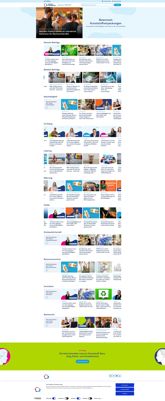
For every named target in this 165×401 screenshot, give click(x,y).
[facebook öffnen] (46, 1)
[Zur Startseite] (50, 4)
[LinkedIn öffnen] (50, 1)
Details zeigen (97, 398)
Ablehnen (125, 393)
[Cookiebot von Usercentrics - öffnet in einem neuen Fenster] (37, 398)
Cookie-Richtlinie (87, 388)
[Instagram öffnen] (44, 1)
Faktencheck (68, 5)
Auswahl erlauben (125, 389)
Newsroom (61, 5)
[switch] (67, 398)
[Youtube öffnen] (48, 1)
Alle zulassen (125, 385)
